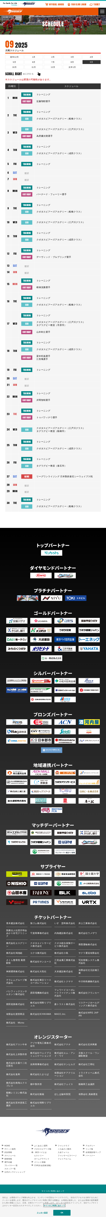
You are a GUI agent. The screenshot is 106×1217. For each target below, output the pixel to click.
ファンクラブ (63, 1146)
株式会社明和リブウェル (40, 1004)
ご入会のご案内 (64, 1149)
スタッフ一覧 (10, 1169)
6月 (33, 62)
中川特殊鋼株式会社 (89, 981)
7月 (53, 62)
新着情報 (8, 1159)
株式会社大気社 (38, 971)
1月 (33, 57)
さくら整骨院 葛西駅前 (15, 961)
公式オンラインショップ (14, 1172)
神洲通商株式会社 (15, 971)
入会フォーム (63, 1152)
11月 (34, 67)
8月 (72, 62)
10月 (14, 67)
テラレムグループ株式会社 (16, 981)
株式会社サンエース (40, 961)
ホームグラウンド (41, 1159)
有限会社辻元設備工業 (89, 971)
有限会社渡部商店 (15, 1014)
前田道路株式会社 (15, 1004)
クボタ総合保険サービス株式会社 (64, 944)
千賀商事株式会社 (39, 933)
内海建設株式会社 (63, 933)
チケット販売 (10, 1149)
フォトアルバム (64, 1159)
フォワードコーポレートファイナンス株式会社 (64, 993)
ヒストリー (39, 1156)
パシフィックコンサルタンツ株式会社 (16, 992)
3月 (72, 57)
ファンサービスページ (67, 1156)
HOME (7, 1146)
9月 (91, 62)
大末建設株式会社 (63, 971)
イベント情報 (40, 1162)
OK (62, 1213)
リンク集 (89, 1149)
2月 (53, 57)
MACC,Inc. (60, 1014)
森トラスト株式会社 (64, 1004)
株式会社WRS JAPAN (89, 1014)
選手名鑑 (8, 1162)
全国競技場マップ (93, 1152)
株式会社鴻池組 (14, 953)
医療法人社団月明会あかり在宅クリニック (16, 933)
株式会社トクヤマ (63, 981)
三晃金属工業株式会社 (64, 961)
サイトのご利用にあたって (53, 1191)
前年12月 (14, 57)
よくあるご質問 (41, 1146)
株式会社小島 (61, 953)
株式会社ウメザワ (88, 933)
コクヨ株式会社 (38, 953)
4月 (91, 57)
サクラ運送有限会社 (89, 953)
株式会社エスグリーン (16, 944)
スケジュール (10, 1156)
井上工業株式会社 (88, 923)
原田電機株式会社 (39, 993)
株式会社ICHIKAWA (40, 1014)
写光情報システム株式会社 (89, 961)
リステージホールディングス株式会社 (89, 1004)
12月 (53, 67)
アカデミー (90, 1146)
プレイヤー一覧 (11, 1165)
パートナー (90, 1156)
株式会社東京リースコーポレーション (40, 981)
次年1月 (72, 67)
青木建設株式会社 (15, 923)
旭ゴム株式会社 (38, 923)
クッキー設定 (42, 1213)
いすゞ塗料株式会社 (64, 923)
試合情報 (8, 1152)
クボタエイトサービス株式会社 (40, 944)
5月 (14, 62)
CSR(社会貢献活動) (42, 1165)
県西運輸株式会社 (88, 944)
